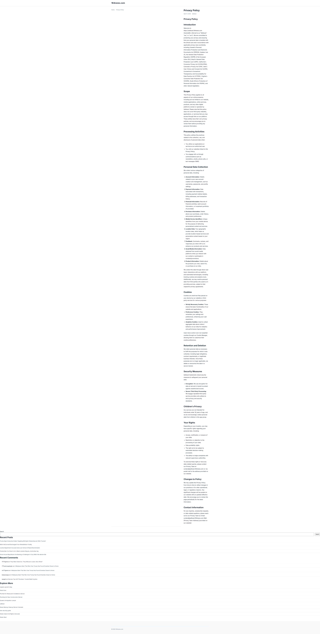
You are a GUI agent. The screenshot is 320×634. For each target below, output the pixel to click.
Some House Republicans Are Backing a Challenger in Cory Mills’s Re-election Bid (23, 554)
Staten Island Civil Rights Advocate (10, 614)
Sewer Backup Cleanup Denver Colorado (11, 607)
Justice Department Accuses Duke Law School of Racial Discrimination (20, 548)
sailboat (2, 603)
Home (112, 9)
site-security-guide (5, 610)
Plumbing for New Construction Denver (11, 597)
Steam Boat (3, 617)
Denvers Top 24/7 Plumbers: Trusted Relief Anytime (22, 579)
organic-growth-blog (6, 587)
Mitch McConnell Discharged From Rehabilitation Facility (16, 544)
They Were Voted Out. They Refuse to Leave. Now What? (26, 561)
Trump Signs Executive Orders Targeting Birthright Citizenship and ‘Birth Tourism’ (23, 541)
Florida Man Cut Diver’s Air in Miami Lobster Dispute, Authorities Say (19, 551)
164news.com (118, 3)
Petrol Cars (3, 590)
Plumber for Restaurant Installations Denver (12, 593)
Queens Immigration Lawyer (8, 600)
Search (2, 531)
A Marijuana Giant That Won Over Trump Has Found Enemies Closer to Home (36, 566)
